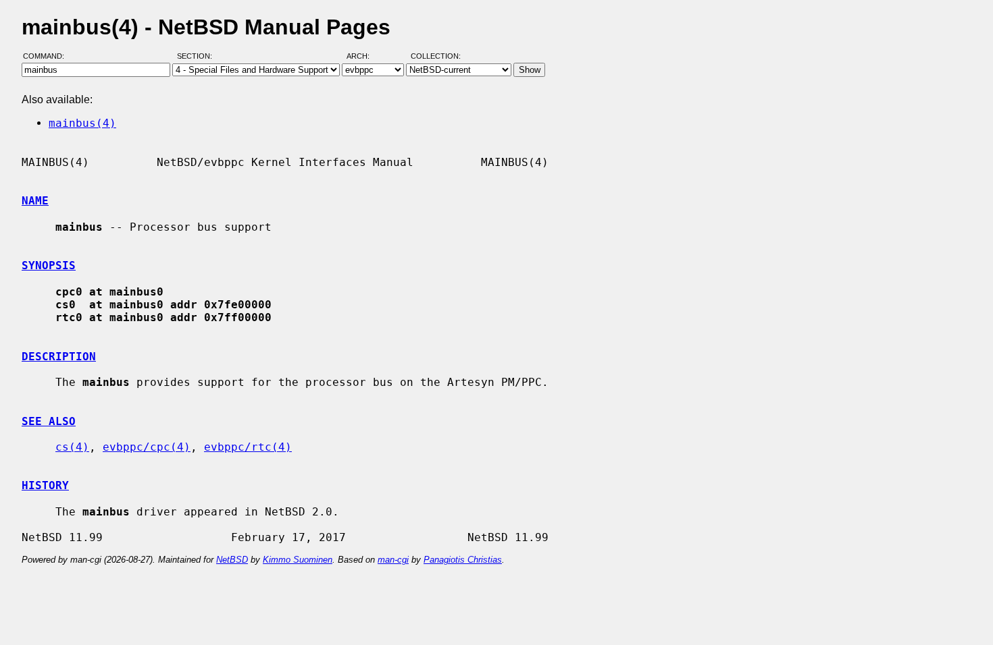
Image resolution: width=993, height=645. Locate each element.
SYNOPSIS (49, 265)
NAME (35, 200)
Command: (47, 56)
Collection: (436, 56)
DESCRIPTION (59, 356)
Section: (197, 56)
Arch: (364, 56)
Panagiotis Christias (463, 560)
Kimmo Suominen (297, 560)
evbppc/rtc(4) (248, 447)
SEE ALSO (49, 421)
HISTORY (45, 485)
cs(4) (72, 447)
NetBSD (232, 560)
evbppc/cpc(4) (146, 447)
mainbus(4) (82, 123)
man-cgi (393, 560)
